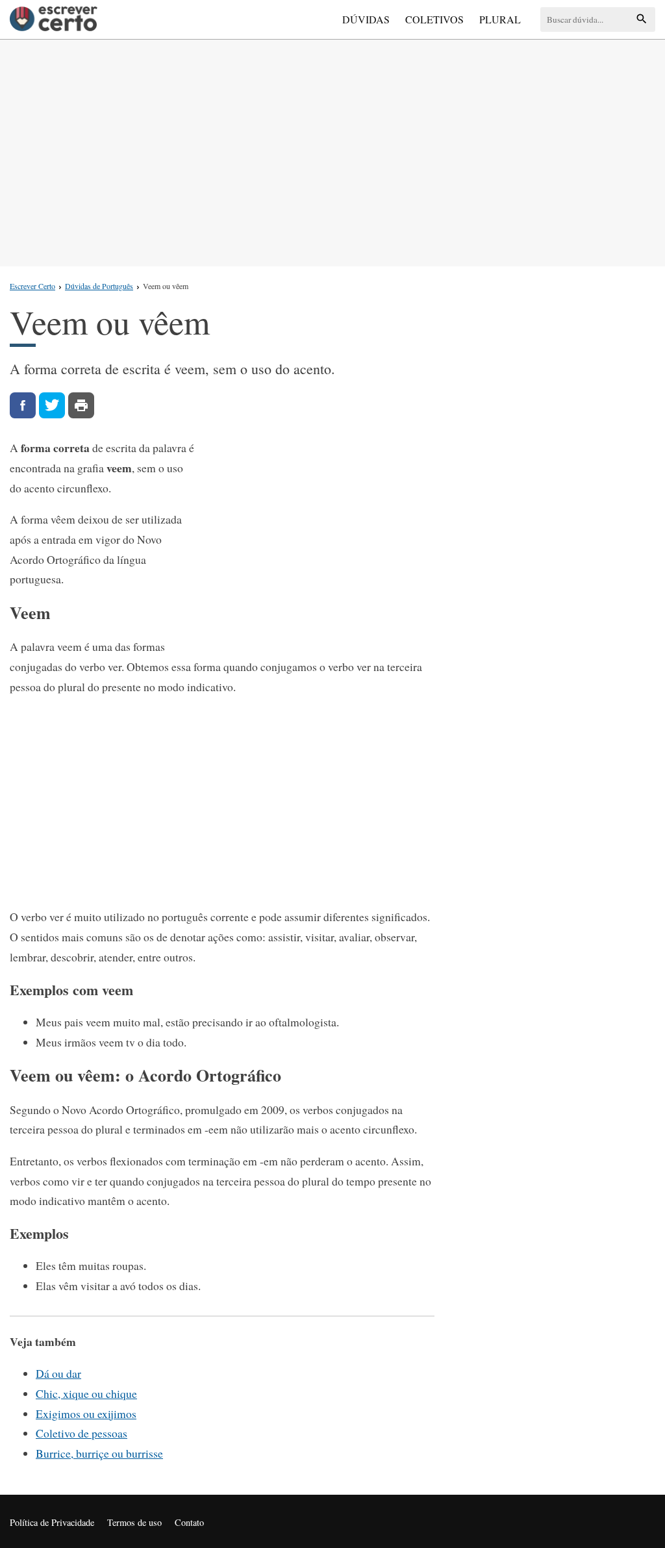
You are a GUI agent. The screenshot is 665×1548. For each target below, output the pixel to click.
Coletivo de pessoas (81, 1433)
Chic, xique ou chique (86, 1393)
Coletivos (434, 19)
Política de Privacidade (52, 1522)
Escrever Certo (32, 286)
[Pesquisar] (641, 20)
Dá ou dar (58, 1373)
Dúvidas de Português (99, 286)
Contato (189, 1522)
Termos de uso (134, 1522)
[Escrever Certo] (53, 19)
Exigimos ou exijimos (86, 1413)
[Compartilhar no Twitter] (52, 405)
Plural (500, 19)
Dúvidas (366, 19)
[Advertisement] (332, 150)
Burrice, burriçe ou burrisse (99, 1453)
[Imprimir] (81, 405)
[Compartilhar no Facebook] (23, 405)
